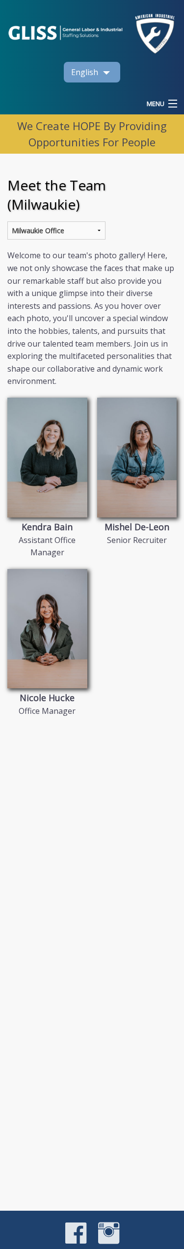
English (84, 72)
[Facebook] (75, 1241)
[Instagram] (103, 1241)
